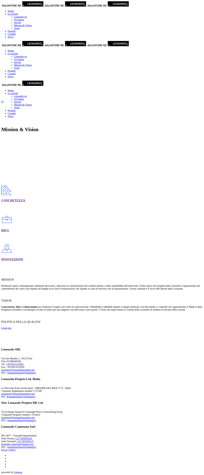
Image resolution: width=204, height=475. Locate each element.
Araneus (18, 472)
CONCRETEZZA (13, 200)
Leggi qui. (6, 328)
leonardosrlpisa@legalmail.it (21, 372)
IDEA (5, 230)
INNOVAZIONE (12, 259)
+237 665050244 (23, 438)
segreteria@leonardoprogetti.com (18, 370)
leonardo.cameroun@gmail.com (17, 444)
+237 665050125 (25, 441)
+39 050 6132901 (15, 364)
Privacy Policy (8, 450)
